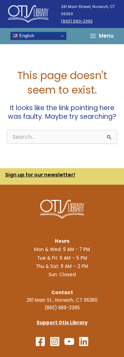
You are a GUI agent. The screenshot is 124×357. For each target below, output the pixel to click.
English (26, 35)
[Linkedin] (84, 341)
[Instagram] (55, 341)
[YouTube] (69, 341)
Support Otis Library (62, 322)
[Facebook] (40, 341)
